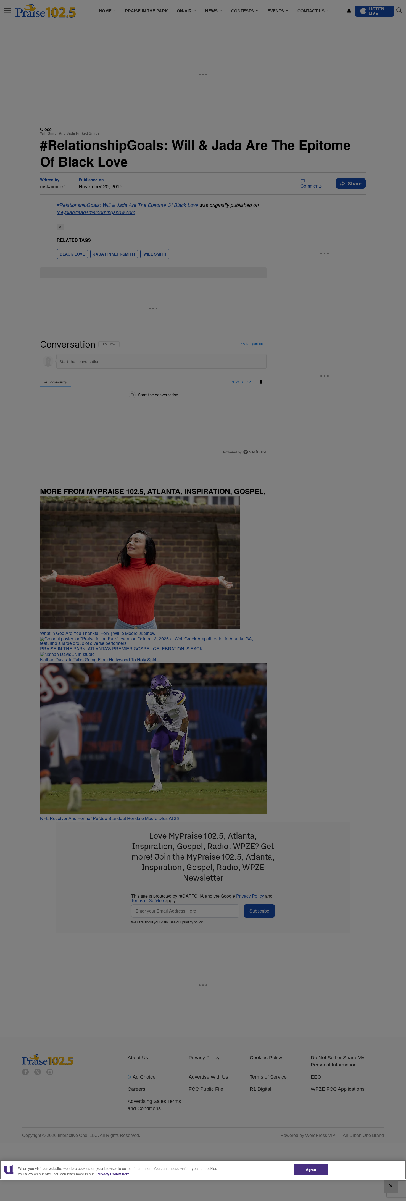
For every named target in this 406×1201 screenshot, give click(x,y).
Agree (311, 1169)
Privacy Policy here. (113, 1173)
